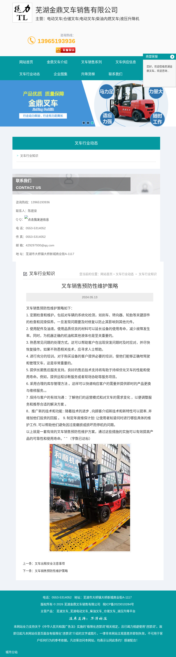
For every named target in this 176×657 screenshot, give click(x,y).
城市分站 (12, 652)
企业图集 (60, 74)
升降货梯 (88, 74)
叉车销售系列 (91, 62)
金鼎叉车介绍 (57, 62)
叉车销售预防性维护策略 (51, 571)
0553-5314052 (62, 597)
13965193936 (56, 41)
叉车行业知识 (29, 155)
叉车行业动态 (29, 74)
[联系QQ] (36, 219)
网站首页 (26, 62)
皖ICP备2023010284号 (118, 604)
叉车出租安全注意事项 (50, 563)
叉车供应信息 (125, 62)
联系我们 (115, 74)
